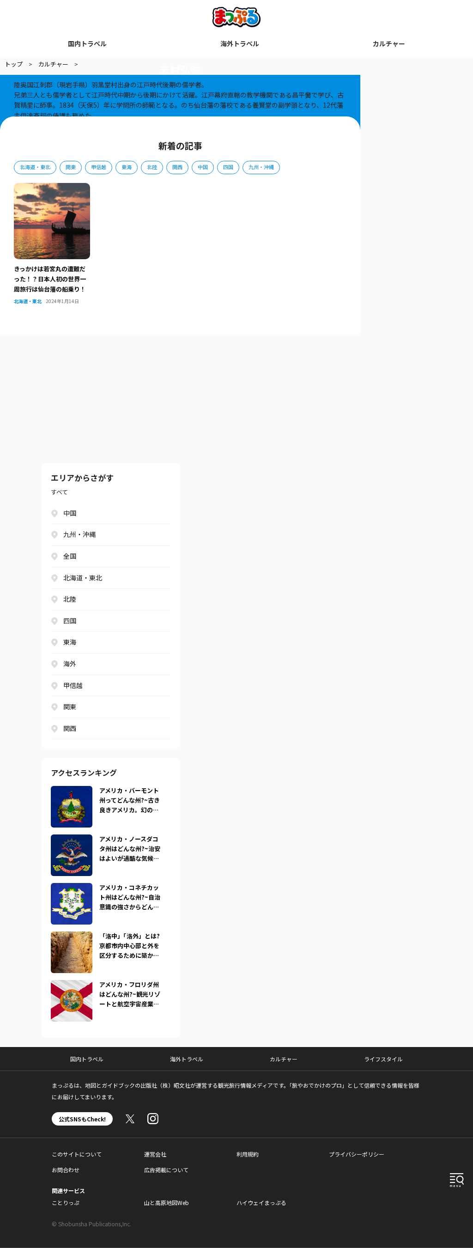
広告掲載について (166, 1170)
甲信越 (98, 166)
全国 (69, 555)
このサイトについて (77, 1154)
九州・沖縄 (261, 166)
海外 (69, 663)
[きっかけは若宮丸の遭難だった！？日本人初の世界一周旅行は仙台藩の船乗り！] (52, 188)
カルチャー (389, 43)
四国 (228, 166)
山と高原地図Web (166, 1202)
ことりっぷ (65, 1202)
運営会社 (155, 1154)
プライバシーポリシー (356, 1154)
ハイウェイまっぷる (261, 1202)
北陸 (152, 166)
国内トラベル (87, 43)
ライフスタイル (383, 1059)
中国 (203, 166)
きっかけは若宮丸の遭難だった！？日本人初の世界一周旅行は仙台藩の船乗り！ (50, 278)
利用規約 (247, 1154)
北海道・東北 (35, 166)
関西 (177, 166)
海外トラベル (239, 43)
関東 (71, 166)
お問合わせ (65, 1170)
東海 (126, 166)
